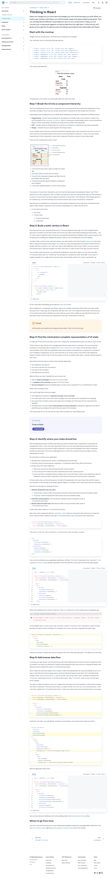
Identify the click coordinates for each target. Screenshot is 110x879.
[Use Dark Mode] (99, 3)
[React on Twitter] (97, 873)
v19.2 (6, 2)
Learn (70, 2)
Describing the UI (50, 865)
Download (86, 262)
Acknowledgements (83, 868)
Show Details (39, 429)
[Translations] (103, 3)
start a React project (39, 828)
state (49, 246)
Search (38, 2)
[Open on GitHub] (106, 3)
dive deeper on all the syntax (63, 828)
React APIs (64, 860)
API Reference (67, 857)
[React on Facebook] (95, 873)
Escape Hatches (50, 873)
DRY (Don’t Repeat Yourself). (66, 348)
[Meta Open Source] (36, 857)
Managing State (50, 870)
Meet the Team (81, 862)
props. (57, 244)
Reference (77, 2)
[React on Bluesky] (99, 873)
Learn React (34, 7)
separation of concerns (53, 120)
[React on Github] (102, 873)
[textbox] (49, 280)
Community (86, 2)
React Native (97, 862)
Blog (93, 2)
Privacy (96, 865)
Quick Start (44, 7)
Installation (48, 862)
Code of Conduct (82, 860)
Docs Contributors (82, 865)
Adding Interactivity (78, 816)
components (89, 241)
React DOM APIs (66, 862)
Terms (95, 868)
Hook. (60, 513)
